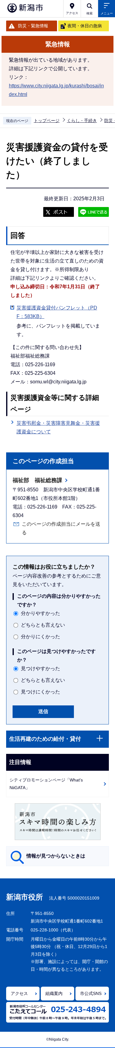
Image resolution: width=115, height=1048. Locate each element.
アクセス (19, 993)
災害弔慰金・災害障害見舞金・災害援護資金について (58, 427)
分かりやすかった (40, 613)
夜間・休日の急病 (84, 25)
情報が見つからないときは (55, 855)
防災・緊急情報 (33, 25)
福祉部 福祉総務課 (37, 480)
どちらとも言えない (43, 625)
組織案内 (54, 993)
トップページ (46, 120)
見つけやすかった (40, 668)
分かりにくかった (40, 636)
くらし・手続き (82, 120)
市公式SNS (91, 993)
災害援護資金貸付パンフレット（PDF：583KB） (57, 312)
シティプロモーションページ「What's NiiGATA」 (46, 783)
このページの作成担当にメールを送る (61, 528)
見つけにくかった (40, 691)
